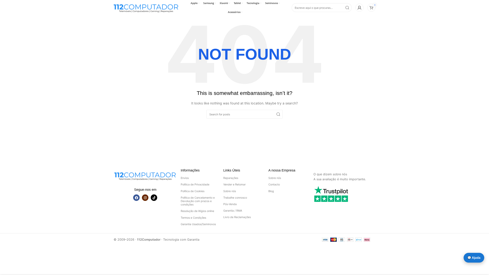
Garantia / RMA (232, 210)
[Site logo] (146, 7)
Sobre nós (229, 191)
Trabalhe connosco (235, 197)
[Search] (347, 7)
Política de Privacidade (195, 184)
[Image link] (145, 175)
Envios (185, 178)
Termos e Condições (193, 217)
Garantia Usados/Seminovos (198, 224)
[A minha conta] (359, 7)
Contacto (274, 184)
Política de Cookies (192, 191)
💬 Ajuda (473, 257)
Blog (271, 191)
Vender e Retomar (234, 184)
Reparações (230, 178)
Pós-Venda (230, 204)
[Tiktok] (154, 197)
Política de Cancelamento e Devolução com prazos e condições (198, 201)
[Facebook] (136, 197)
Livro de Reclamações (237, 217)
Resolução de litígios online (197, 211)
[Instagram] (145, 197)
